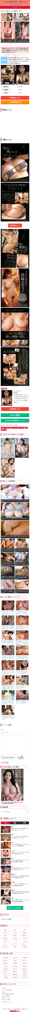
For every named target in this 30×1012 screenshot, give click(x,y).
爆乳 (25, 930)
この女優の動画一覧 (15, 102)
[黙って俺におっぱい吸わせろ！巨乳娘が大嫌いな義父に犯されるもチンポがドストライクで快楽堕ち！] (8, 640)
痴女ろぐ (4, 992)
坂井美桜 (15, 977)
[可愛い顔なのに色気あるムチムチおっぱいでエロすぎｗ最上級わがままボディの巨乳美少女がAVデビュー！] (22, 669)
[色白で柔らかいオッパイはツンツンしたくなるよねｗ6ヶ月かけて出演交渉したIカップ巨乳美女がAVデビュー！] (22, 610)
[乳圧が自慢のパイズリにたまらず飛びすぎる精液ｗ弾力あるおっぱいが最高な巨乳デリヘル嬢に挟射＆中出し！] (8, 714)
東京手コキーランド (6, 997)
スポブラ (5, 941)
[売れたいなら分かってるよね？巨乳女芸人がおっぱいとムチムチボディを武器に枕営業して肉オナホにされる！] (8, 669)
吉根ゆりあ (5, 963)
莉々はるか (14, 966)
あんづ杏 (5, 966)
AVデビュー (14, 427)
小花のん (5, 974)
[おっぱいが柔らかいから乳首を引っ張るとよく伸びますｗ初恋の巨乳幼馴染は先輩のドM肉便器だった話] (8, 625)
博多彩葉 (25, 971)
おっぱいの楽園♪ (5, 995)
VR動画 (24, 947)
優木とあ (20, 92)
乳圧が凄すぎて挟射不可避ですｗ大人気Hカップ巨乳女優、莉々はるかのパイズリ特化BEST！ (22, 702)
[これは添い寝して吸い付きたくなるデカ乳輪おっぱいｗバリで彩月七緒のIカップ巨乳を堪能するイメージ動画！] (8, 654)
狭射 (5, 935)
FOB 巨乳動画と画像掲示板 (8, 993)
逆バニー (25, 944)
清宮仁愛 (5, 969)
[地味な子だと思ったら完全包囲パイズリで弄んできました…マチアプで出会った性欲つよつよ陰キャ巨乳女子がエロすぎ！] (8, 610)
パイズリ (21, 427)
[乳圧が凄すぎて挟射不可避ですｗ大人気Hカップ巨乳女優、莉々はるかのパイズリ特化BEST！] (22, 699)
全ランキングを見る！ (15, 908)
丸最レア (5, 960)
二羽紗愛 (5, 977)
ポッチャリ (14, 944)
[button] (6, 43)
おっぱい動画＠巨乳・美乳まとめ (15, 2)
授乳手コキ (24, 935)
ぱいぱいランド (5, 1001)
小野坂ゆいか (25, 969)
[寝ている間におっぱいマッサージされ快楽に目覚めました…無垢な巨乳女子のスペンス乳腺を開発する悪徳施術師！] (22, 640)
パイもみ (15, 932)
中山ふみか (14, 969)
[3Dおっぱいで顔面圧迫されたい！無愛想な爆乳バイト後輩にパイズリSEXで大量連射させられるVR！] (22, 654)
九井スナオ (24, 960)
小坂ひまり (5, 971)
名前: (2, 729)
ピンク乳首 (24, 938)
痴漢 (15, 947)
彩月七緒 (15, 957)
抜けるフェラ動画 (6, 999)
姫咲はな (15, 971)
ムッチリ (5, 944)
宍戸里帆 (25, 957)
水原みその (24, 966)
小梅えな (25, 963)
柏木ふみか (24, 977)
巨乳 (26, 427)
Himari (15, 960)
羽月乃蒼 (5, 957)
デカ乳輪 (15, 938)
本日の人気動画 (15, 415)
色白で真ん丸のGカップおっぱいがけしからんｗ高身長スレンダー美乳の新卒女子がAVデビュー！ (22, 687)
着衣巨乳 (5, 938)
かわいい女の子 (5, 427)
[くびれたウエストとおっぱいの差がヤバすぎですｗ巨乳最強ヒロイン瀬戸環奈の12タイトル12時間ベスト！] (8, 699)
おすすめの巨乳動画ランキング (15, 420)
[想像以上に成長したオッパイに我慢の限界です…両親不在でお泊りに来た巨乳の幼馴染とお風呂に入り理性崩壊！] (8, 684)
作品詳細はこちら (15, 98)
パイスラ (25, 941)
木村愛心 (25, 974)
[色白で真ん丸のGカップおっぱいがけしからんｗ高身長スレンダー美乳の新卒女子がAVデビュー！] (22, 684)
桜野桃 (14, 963)
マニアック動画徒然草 (7, 990)
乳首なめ (25, 932)
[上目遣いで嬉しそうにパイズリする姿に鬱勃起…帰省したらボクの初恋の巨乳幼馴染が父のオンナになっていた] (22, 625)
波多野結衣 (14, 974)
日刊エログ (4, 988)
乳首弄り (15, 935)
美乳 (15, 930)
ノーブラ (15, 941)
